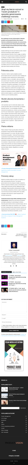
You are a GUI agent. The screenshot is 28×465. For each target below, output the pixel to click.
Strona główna (4, 5)
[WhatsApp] (11, 22)
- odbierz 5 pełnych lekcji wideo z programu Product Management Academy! (13, 216)
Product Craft (19, 255)
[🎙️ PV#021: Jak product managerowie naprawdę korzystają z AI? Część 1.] (4, 283)
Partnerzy (16, 461)
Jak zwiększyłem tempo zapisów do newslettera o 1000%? (21, 236)
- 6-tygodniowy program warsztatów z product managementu (13, 170)
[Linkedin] (11, 266)
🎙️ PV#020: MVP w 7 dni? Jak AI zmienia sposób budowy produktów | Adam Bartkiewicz (17, 290)
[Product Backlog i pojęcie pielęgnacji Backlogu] (4, 395)
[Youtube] (17, 266)
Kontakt (11, 461)
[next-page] (4, 295)
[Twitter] (5, 22)
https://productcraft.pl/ (14, 252)
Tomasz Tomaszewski (8, 18)
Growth (9, 5)
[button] (26, 2)
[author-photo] (14, 248)
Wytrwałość (3, 234)
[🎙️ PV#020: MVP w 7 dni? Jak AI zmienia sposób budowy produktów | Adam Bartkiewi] (4, 290)
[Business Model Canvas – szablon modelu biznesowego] (4, 389)
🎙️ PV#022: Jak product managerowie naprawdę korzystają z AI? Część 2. (17, 277)
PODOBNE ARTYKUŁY (6, 272)
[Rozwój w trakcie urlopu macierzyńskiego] (4, 402)
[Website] (14, 266)
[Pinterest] (8, 22)
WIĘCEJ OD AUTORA (17, 272)
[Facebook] (2, 22)
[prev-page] (2, 295)
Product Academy (8, 255)
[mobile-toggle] (2, 2)
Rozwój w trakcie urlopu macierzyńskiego (17, 400)
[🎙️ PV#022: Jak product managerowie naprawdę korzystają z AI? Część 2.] (4, 277)
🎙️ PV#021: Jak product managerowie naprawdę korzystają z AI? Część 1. (17, 283)
